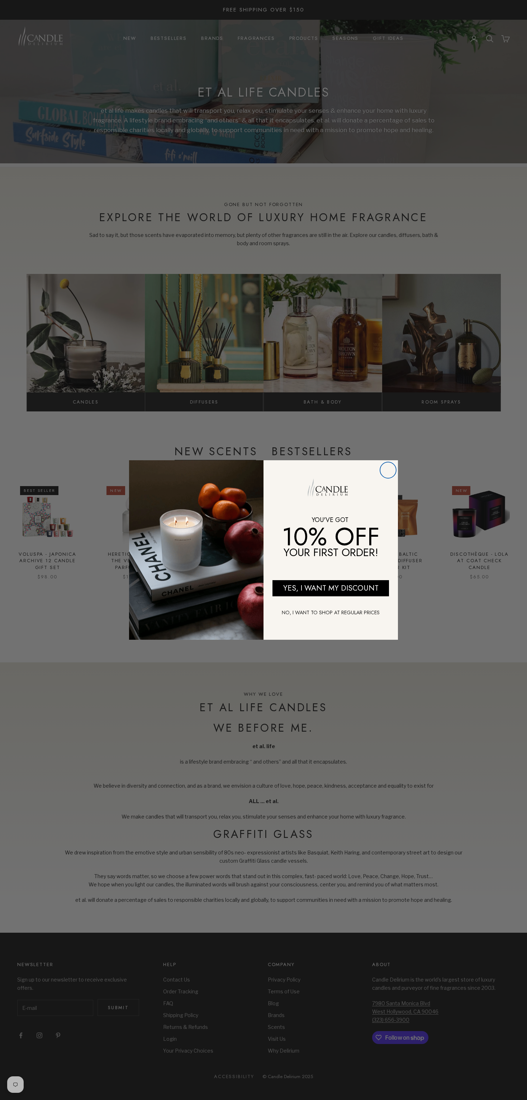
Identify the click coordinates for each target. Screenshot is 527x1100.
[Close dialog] (388, 470)
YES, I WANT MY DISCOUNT (331, 588)
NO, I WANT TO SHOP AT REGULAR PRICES (331, 612)
